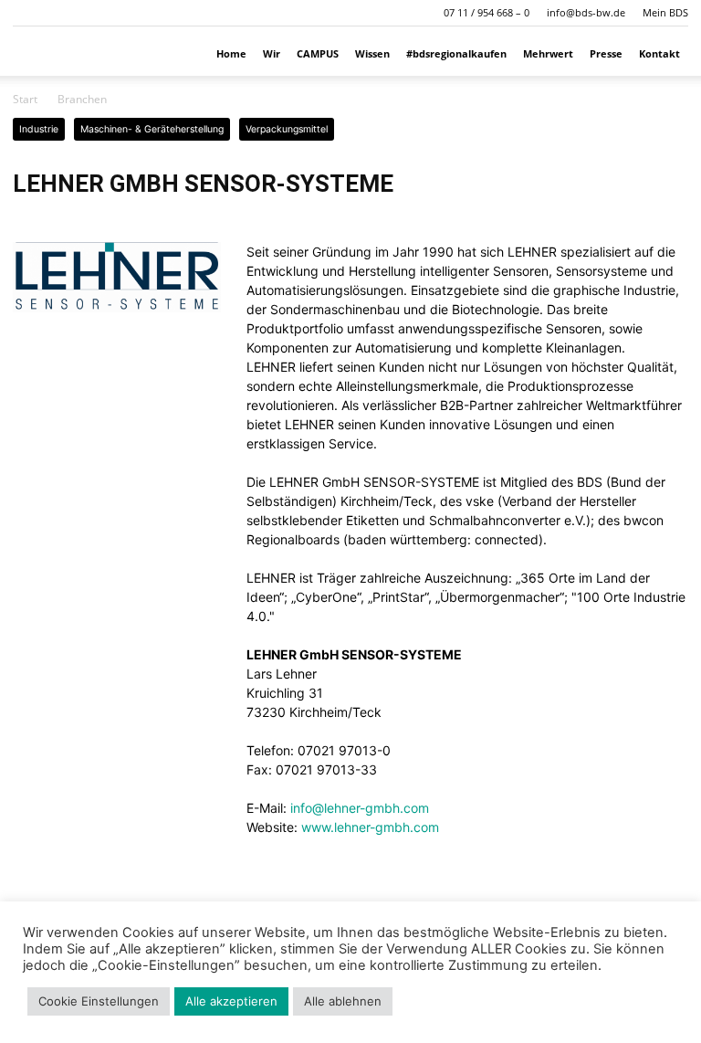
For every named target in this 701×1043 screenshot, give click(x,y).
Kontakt (659, 53)
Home (231, 53)
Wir (271, 53)
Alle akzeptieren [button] (231, 1001)
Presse (606, 53)
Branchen (82, 99)
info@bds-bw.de (586, 12)
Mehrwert (548, 53)
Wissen (372, 53)
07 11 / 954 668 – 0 (486, 12)
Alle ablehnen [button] (343, 1001)
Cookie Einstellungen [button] (98, 1001)
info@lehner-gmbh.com (359, 808)
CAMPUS (318, 53)
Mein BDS (665, 12)
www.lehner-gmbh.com (370, 827)
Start (25, 99)
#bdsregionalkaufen (456, 53)
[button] (26, 12)
